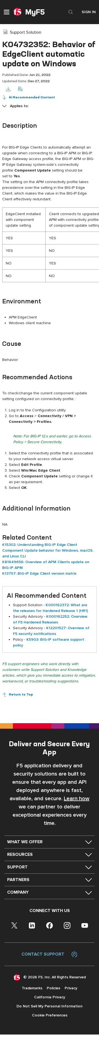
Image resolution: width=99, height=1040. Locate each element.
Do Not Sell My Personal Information (49, 1006)
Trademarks (32, 988)
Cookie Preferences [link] (49, 1015)
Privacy (71, 988)
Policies (53, 988)
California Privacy (49, 997)
